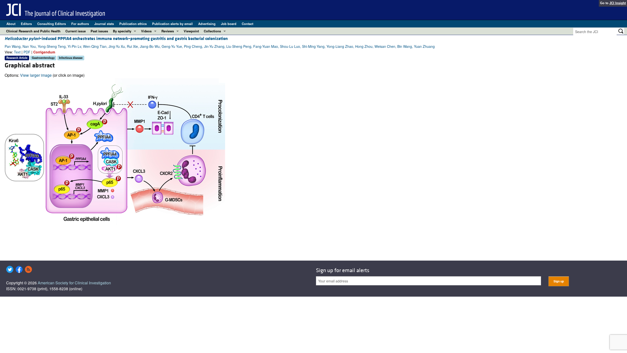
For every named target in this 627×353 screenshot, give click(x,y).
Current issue (75, 31)
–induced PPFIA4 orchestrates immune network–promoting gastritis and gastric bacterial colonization (116, 38)
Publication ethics (133, 23)
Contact (247, 23)
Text (17, 52)
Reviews (167, 31)
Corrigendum (44, 52)
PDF (27, 52)
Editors (26, 23)
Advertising (207, 23)
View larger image (36, 75)
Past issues (99, 31)
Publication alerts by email (172, 23)
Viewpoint (191, 31)
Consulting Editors (51, 23)
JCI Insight (617, 3)
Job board (228, 23)
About (10, 23)
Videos (146, 31)
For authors (80, 23)
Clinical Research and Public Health (33, 31)
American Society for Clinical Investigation (74, 283)
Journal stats (104, 23)
